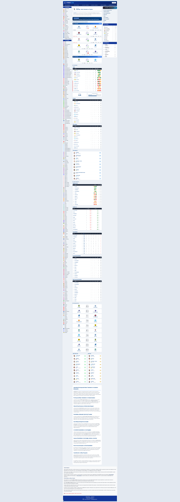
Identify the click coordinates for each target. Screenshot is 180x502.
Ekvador (66, 131)
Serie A (66, 12)
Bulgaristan (66, 107)
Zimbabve (66, 332)
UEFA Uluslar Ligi (67, 37)
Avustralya (66, 66)
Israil (65, 202)
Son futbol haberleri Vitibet (107, 10)
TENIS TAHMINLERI (105, 17)
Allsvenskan (66, 29)
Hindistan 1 (66, 165)
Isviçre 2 (66, 212)
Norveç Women (67, 274)
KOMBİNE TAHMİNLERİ (106, 11)
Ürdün (65, 320)
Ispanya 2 (66, 199)
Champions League (67, 33)
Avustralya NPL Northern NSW (68, 69)
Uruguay (66, 316)
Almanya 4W (66, 56)
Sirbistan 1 (66, 294)
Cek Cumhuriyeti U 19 (67, 116)
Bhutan (66, 95)
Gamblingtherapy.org (94, 499)
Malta (65, 261)
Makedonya (66, 257)
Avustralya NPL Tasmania (68, 74)
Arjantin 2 (66, 61)
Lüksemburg (66, 253)
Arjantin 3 (66, 62)
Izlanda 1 (66, 220)
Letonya (66, 248)
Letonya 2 (66, 249)
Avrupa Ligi (66, 34)
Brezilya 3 (66, 103)
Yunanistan (66, 329)
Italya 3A (66, 216)
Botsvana (66, 99)
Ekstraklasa (66, 20)
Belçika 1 (66, 91)
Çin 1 (65, 124)
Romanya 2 (66, 287)
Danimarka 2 (66, 128)
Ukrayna (66, 312)
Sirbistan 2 (66, 295)
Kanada (66, 227)
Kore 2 (65, 241)
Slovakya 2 (66, 298)
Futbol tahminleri (111, 474)
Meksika (66, 262)
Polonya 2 (66, 282)
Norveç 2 (66, 270)
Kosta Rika (66, 244)
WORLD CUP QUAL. (67, 328)
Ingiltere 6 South (67, 183)
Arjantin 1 (66, 60)
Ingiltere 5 (66, 181)
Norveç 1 (66, 269)
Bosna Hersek (66, 98)
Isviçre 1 (66, 211)
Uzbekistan (66, 319)
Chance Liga (66, 21)
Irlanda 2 (66, 191)
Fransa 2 (66, 153)
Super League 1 (67, 32)
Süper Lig (66, 17)
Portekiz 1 (66, 283)
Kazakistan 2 (66, 231)
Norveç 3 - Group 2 (67, 273)
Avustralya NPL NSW (67, 70)
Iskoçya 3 (66, 195)
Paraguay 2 (66, 277)
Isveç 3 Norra (66, 207)
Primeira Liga (66, 16)
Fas (65, 141)
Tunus (65, 307)
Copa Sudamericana (67, 123)
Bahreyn (66, 87)
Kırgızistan (66, 233)
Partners (104, 20)
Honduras (66, 174)
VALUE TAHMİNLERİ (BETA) (106, 13)
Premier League (67, 8)
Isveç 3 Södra (66, 208)
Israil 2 (65, 203)
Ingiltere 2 (66, 177)
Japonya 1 (66, 224)
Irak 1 (65, 187)
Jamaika (66, 223)
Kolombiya (66, 236)
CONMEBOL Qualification (68, 38)
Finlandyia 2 (66, 145)
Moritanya (66, 266)
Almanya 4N (66, 52)
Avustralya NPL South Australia (68, 73)
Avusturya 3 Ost (67, 82)
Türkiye (66, 308)
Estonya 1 (66, 137)
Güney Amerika (67, 162)
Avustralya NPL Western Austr (68, 77)
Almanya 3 (66, 49)
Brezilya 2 (66, 102)
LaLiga (65, 9)
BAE (65, 86)
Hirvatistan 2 (66, 169)
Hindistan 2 (66, 166)
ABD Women (66, 45)
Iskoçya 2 (66, 194)
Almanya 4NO (66, 53)
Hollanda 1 (66, 170)
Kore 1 (65, 240)
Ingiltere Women (67, 186)
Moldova (66, 265)
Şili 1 (65, 302)
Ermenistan (66, 136)
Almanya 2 (66, 48)
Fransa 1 (66, 152)
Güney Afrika (66, 161)
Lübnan (66, 252)
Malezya (66, 258)
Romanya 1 (66, 286)
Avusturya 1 (66, 78)
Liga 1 (65, 24)
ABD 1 (65, 41)
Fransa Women (66, 156)
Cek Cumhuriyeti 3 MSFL (68, 115)
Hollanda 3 (66, 173)
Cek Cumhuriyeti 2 (67, 111)
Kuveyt (66, 245)
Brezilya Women (67, 106)
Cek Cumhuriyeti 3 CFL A (68, 112)
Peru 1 (65, 278)
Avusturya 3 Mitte (67, 81)
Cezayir (66, 119)
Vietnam (66, 323)
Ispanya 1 (66, 198)
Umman (66, 315)
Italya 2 (66, 215)
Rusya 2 (66, 290)
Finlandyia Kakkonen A (67, 148)
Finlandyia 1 (66, 144)
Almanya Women (67, 57)
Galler (65, 157)
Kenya (65, 232)
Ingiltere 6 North (67, 182)
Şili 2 (65, 303)
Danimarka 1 (66, 127)
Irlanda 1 (66, 190)
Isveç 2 (66, 206)
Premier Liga (66, 28)
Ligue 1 (66, 13)
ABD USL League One (67, 44)
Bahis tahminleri (79, 475)
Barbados (66, 90)
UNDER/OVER (105, 14)
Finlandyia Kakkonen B (67, 149)
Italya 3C (66, 219)
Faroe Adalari (66, 140)
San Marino (66, 291)
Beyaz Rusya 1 (66, 94)
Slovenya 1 (66, 299)
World (65, 324)
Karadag (66, 228)
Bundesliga (66, 25)
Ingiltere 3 (66, 178)
